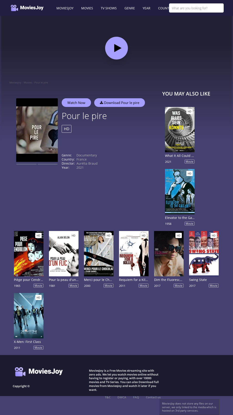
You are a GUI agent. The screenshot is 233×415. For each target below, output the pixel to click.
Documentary (86, 155)
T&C (108, 397)
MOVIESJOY (64, 8)
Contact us (153, 397)
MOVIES (87, 8)
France (81, 159)
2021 (80, 167)
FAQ (136, 397)
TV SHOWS (109, 8)
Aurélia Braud (87, 163)
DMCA (121, 397)
